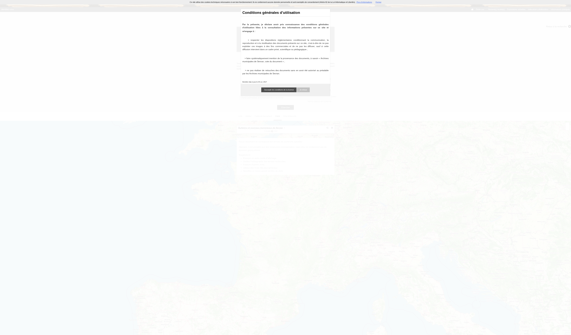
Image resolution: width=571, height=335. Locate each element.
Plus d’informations (364, 2)
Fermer (378, 2)
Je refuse (303, 90)
